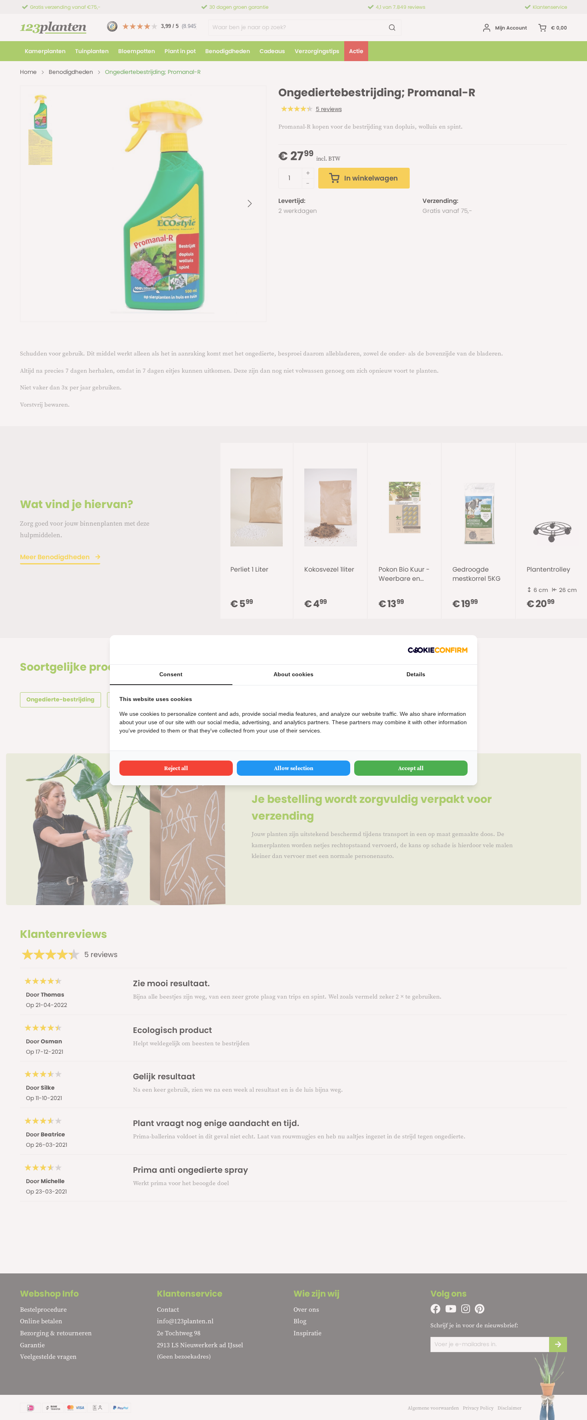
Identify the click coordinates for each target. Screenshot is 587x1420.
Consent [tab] (170, 674)
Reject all (176, 768)
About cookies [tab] (293, 674)
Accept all (411, 768)
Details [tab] (416, 674)
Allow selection (293, 768)
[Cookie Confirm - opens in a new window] (438, 650)
